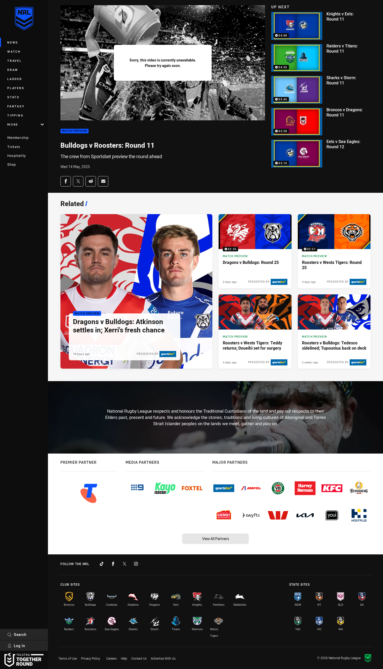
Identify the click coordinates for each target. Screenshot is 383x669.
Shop (11, 164)
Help (124, 658)
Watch (14, 51)
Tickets (13, 146)
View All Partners (215, 538)
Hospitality (16, 155)
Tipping (15, 115)
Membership (18, 137)
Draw (12, 70)
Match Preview (74, 131)
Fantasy (15, 106)
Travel (14, 61)
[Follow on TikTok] (102, 563)
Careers (111, 658)
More (12, 124)
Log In (19, 645)
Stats (13, 97)
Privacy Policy (90, 658)
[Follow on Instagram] (136, 563)
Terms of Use (67, 658)
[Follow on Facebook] (113, 563)
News (12, 42)
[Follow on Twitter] (124, 563)
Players (15, 88)
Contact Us (139, 658)
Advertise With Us (163, 658)
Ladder (14, 79)
